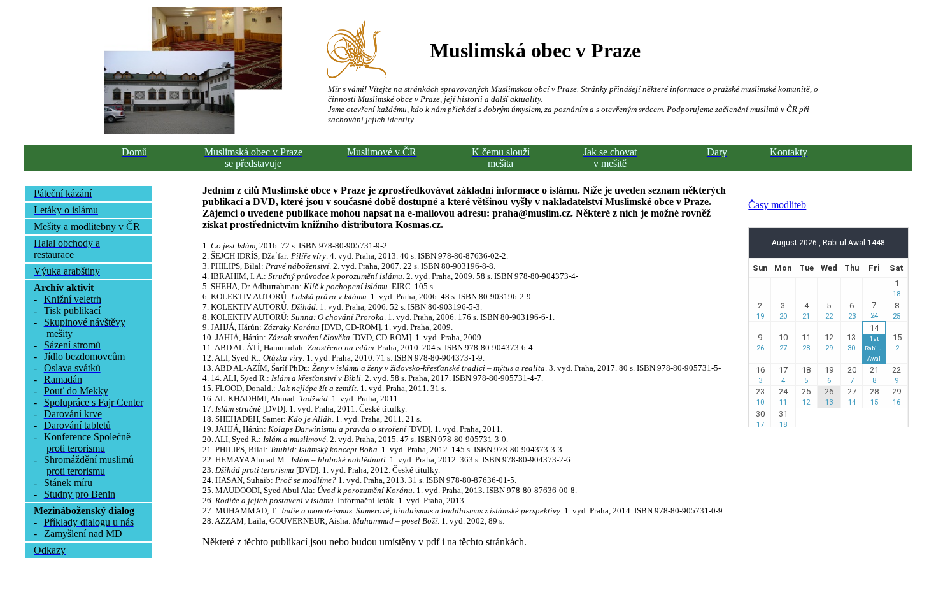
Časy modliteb (777, 204)
